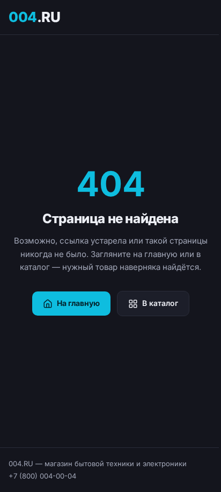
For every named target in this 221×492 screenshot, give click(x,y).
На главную (78, 303)
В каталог (160, 303)
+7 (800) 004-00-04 (42, 476)
